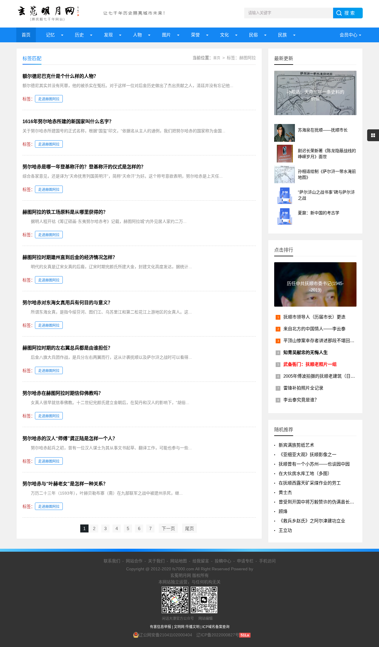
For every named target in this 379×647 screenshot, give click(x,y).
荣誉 (195, 34)
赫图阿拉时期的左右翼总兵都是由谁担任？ (68, 347)
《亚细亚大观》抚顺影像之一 (307, 454)
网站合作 (134, 561)
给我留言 (200, 561)
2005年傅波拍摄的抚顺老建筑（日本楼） (323, 376)
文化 (224, 34)
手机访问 (267, 561)
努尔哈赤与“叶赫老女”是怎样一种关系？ (65, 483)
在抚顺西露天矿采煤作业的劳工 (310, 482)
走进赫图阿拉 (49, 99)
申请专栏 (245, 561)
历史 (79, 34)
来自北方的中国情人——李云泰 (314, 328)
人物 (137, 34)
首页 (26, 34)
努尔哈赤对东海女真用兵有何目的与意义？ (68, 302)
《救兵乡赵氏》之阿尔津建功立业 (312, 520)
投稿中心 (223, 561)
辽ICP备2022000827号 (217, 634)
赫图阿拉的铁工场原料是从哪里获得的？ (65, 212)
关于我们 (156, 561)
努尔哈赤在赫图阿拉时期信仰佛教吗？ (63, 393)
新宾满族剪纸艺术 (296, 445)
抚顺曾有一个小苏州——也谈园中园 (314, 463)
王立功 (285, 530)
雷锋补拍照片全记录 (303, 387)
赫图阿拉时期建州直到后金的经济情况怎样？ (70, 257)
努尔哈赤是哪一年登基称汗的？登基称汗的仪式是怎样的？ (84, 166)
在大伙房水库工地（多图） (305, 473)
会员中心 (348, 34)
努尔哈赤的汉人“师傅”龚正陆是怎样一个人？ (70, 438)
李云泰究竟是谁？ (301, 399)
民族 (282, 34)
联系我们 (112, 561)
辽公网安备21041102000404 (165, 634)
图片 (166, 34)
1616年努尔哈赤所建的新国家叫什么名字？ (68, 121)
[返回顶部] (367, 576)
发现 (108, 34)
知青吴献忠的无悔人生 (305, 352)
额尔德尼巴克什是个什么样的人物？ (60, 76)
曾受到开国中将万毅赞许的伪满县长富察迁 (321, 501)
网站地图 (178, 561)
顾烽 (283, 511)
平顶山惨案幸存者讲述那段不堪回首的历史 (325, 340)
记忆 (50, 34)
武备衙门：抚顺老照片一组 (310, 364)
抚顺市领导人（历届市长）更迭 (314, 316)
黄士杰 (285, 492)
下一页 (168, 528)
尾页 (189, 528)
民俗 (253, 34)
